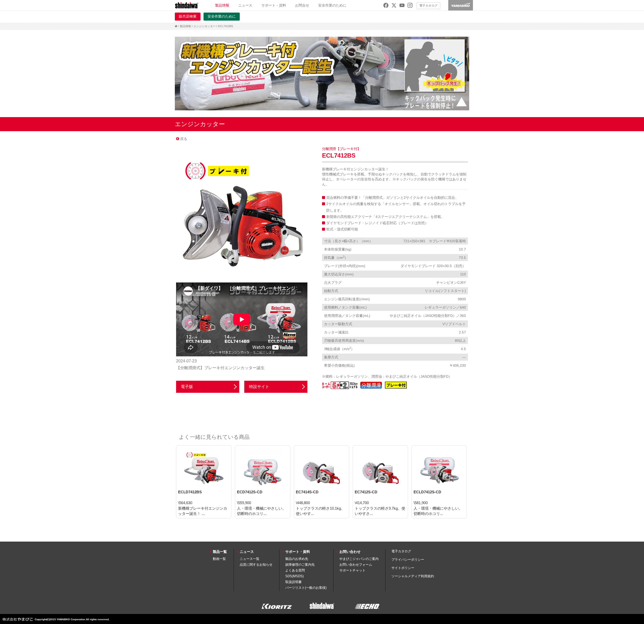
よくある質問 (295, 570)
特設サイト (259, 387)
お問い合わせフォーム (355, 564)
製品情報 (185, 26)
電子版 (187, 387)
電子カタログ (428, 5)
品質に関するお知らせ (256, 564)
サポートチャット (352, 570)
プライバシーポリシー (407, 559)
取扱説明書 (293, 582)
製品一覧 (220, 552)
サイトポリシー (402, 568)
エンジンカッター (204, 26)
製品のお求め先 (296, 559)
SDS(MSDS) (294, 576)
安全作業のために (332, 5)
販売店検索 (187, 16)
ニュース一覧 (249, 559)
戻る (183, 139)
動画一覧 (219, 559)
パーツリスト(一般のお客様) (306, 588)
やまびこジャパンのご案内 (359, 559)
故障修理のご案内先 (300, 564)
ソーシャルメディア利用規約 (412, 576)
